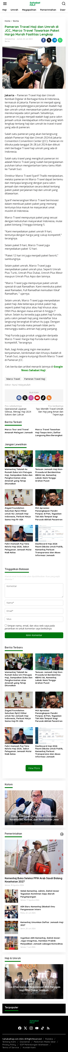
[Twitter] (25, 397)
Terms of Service (10, 1047)
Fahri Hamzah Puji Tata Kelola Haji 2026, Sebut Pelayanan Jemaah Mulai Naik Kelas (18, 548)
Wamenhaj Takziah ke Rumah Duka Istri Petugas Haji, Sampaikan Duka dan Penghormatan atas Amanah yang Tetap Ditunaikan (18, 476)
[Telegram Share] (54, 40)
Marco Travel (13, 378)
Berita (7, 41)
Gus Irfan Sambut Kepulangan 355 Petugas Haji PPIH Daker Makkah (34, 988)
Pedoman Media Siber (45, 1041)
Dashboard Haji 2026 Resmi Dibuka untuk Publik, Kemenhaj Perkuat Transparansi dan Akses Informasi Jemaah (49, 549)
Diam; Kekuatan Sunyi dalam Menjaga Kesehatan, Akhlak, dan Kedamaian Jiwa (34, 818)
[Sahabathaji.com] (34, 3)
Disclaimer (25, 1041)
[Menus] (4, 3)
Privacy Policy (9, 1044)
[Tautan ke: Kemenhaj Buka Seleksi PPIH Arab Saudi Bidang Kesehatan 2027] (34, 857)
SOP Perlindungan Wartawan (34, 1044)
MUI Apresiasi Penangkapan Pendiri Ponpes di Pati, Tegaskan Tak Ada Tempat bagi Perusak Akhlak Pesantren (48, 514)
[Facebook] (19, 397)
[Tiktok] (43, 397)
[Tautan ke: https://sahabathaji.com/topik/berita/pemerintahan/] (62, 834)
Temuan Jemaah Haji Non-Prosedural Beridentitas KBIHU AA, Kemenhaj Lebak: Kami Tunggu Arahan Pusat (49, 475)
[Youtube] (37, 397)
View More (34, 768)
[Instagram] (31, 397)
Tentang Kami (9, 1041)
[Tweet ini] (49, 40)
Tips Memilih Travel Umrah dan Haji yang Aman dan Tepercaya (49, 410)
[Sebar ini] (43, 40)
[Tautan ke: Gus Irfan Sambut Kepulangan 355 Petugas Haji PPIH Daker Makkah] (34, 981)
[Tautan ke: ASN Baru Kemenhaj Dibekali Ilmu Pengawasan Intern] (11, 911)
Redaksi (49, 1039)
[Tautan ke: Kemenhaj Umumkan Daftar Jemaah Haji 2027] (11, 927)
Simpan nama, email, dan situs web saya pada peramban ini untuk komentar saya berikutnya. (30, 627)
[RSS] (49, 397)
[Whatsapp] (60, 40)
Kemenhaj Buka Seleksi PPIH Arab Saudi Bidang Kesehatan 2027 (33, 880)
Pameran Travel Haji (34, 378)
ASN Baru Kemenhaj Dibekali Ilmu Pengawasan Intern (37, 908)
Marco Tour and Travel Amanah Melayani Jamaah (19, 431)
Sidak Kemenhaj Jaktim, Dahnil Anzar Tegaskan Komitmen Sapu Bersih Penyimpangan (39, 894)
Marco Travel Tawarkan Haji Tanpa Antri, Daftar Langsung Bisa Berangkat (48, 432)
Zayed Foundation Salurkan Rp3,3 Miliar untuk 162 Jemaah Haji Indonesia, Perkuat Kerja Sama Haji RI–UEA (18, 514)
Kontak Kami (29, 1047)
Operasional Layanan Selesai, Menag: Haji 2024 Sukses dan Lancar (18, 410)
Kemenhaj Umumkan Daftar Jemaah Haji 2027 (41, 923)
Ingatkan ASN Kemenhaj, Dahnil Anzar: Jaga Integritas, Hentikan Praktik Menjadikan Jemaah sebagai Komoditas (41, 941)
